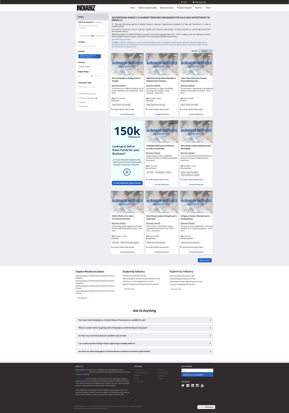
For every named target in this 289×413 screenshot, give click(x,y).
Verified (82, 102)
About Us (139, 370)
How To (198, 8)
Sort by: (194, 51)
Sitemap (162, 376)
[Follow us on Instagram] (198, 385)
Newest (204, 51)
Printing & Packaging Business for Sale (182, 284)
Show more (205, 260)
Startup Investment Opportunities (148, 42)
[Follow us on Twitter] (183, 385)
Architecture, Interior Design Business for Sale (138, 281)
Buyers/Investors (167, 8)
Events (138, 376)
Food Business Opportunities (197, 44)
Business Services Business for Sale (134, 276)
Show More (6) (82, 298)
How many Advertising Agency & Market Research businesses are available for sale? (112, 320)
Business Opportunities (147, 8)
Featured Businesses (87, 94)
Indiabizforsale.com (82, 372)
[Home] (87, 9)
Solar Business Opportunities (171, 42)
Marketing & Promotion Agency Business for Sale (186, 281)
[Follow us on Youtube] (203, 385)
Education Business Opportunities (174, 44)
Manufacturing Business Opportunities (125, 44)
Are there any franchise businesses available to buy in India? (102, 335)
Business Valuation (184, 8)
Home (132, 8)
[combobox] (92, 46)
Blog (160, 379)
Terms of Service (141, 373)
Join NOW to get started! (121, 39)
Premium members (87, 98)
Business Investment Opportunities (124, 47)
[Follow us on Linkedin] (193, 385)
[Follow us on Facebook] (188, 385)
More (208, 8)
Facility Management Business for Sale (182, 279)
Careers (161, 370)
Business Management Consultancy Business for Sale (140, 284)
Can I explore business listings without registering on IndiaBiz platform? (106, 343)
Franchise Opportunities (127, 42)
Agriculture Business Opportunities (194, 42)
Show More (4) (129, 289)
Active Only (83, 106)
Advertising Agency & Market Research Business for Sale (141, 279)
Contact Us (139, 381)
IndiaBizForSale (81, 379)
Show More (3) (176, 289)
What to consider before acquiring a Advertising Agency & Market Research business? (112, 328)
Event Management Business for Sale (182, 276)
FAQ (137, 378)
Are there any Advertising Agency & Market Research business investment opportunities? (114, 351)
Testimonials (163, 373)
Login (184, 2)
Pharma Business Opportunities (151, 44)
